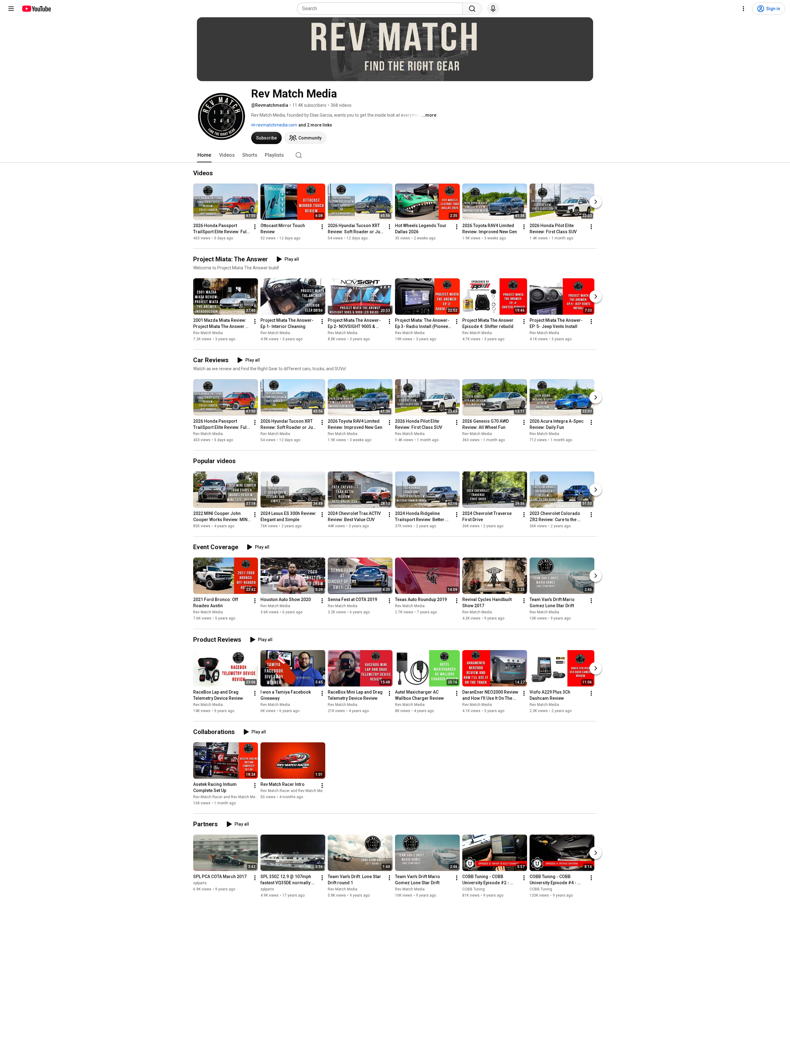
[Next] (595, 202)
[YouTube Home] (36, 8)
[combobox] (381, 8)
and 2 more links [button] (315, 124)
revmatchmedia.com (276, 124)
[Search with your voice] (493, 8)
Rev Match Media (208, 333)
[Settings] (743, 8)
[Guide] (11, 8)
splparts (200, 883)
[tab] (204, 155)
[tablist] (395, 155)
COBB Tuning (473, 889)
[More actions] (255, 227)
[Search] (472, 8)
